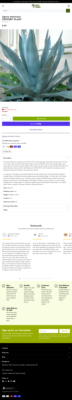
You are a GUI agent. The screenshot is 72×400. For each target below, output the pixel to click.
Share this (8, 151)
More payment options (36, 129)
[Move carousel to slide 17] (40, 278)
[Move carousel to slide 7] (27, 278)
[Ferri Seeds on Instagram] (11, 381)
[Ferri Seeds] (36, 5)
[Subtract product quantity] (3, 119)
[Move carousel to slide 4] (23, 278)
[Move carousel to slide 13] (35, 278)
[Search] (68, 11)
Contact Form (9, 370)
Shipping (4, 136)
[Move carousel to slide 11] (32, 278)
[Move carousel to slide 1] (19, 278)
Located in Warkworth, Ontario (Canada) (13, 373)
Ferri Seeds (15, 391)
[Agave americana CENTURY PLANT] (36, 65)
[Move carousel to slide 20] (44, 278)
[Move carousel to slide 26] (52, 278)
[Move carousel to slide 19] (43, 278)
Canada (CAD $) (9, 388)
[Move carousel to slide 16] (39, 278)
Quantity (4, 115)
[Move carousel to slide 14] (36, 278)
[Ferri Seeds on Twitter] (6, 381)
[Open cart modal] (68, 6)
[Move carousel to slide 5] (24, 278)
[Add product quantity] (10, 119)
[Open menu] (3, 6)
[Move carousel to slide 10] (31, 278)
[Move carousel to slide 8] (28, 278)
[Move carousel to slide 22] (47, 278)
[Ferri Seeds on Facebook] (3, 381)
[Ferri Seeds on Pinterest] (9, 381)
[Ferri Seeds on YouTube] (14, 381)
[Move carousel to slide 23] (48, 278)
